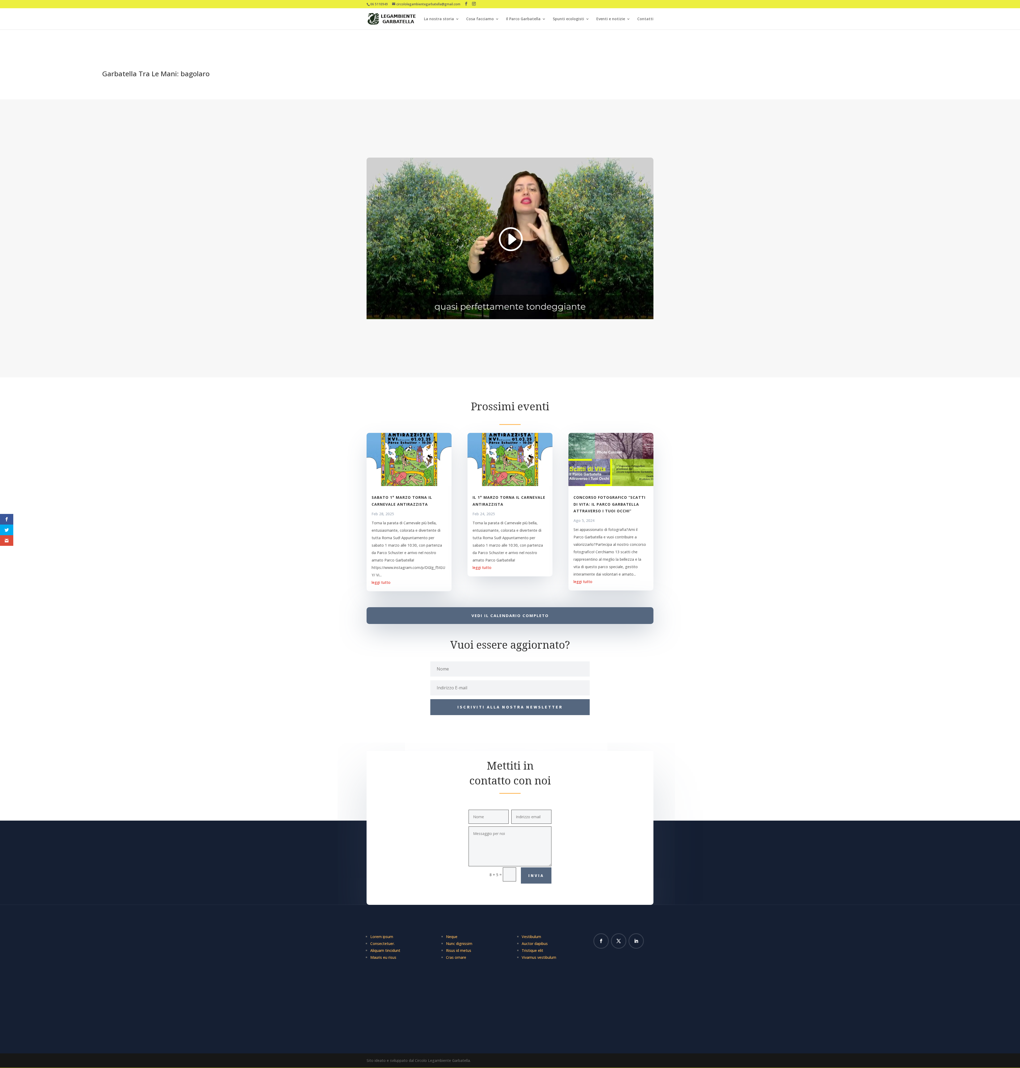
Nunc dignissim (459, 943)
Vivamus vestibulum (539, 957)
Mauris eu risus (383, 957)
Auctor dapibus (535, 943)
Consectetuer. (382, 943)
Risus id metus (458, 950)
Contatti (645, 19)
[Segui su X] (618, 941)
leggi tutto (381, 582)
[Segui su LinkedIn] (636, 941)
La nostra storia (439, 19)
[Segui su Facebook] (601, 941)
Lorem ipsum (381, 936)
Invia (536, 875)
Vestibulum (531, 936)
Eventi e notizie (610, 19)
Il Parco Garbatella (523, 19)
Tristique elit (532, 950)
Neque (451, 936)
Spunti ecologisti (568, 19)
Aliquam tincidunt (385, 950)
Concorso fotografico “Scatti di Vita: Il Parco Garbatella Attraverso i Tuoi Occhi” (609, 504)
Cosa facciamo (480, 19)
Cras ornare (456, 957)
